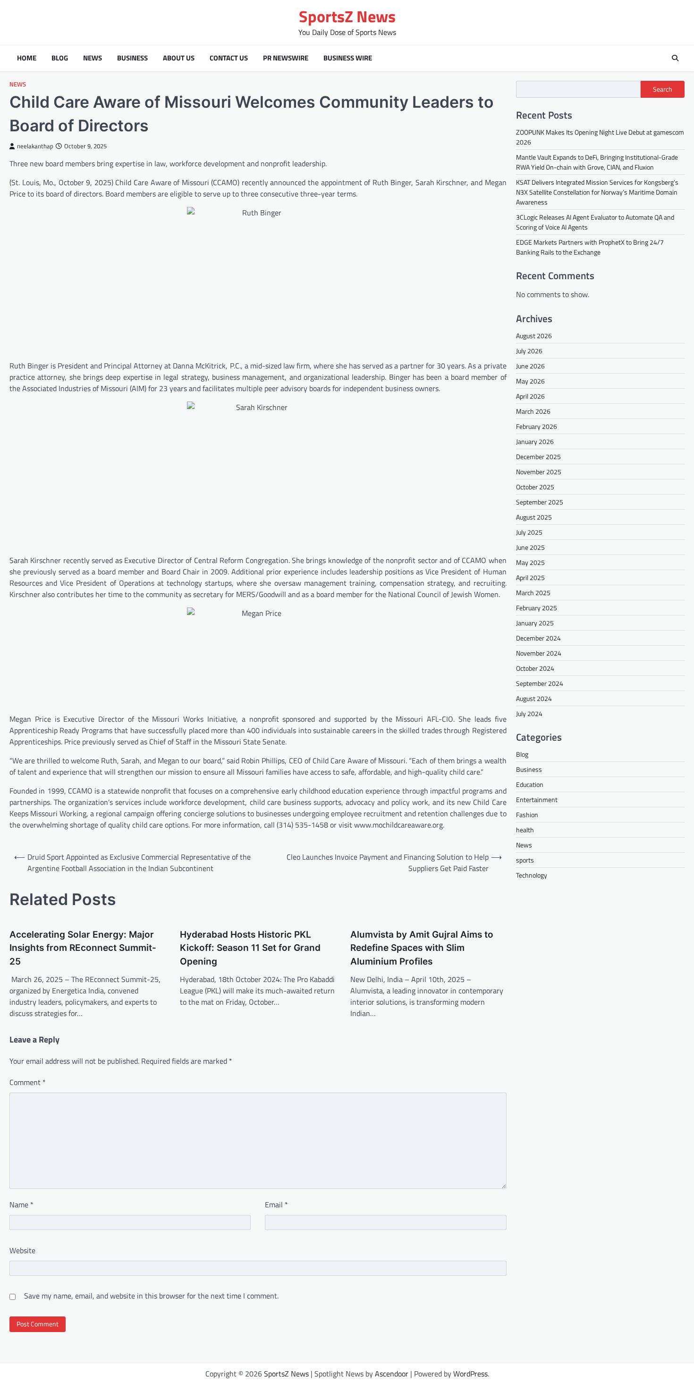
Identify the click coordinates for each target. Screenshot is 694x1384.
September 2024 (539, 683)
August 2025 (534, 517)
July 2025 (529, 532)
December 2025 (538, 456)
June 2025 (530, 547)
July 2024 (529, 713)
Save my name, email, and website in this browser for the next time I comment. (151, 1295)
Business (132, 58)
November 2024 (538, 653)
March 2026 (533, 411)
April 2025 (530, 577)
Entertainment (537, 799)
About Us (179, 58)
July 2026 (529, 351)
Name (21, 1204)
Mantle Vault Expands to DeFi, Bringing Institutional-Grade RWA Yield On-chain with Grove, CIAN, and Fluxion (597, 162)
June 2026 (530, 366)
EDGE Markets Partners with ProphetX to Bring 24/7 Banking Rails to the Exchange (590, 247)
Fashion (527, 815)
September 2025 (539, 502)
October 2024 (535, 668)
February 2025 (536, 608)
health (525, 830)
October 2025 (535, 487)
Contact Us (229, 58)
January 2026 (535, 441)
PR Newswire (285, 58)
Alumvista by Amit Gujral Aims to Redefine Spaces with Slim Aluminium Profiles (421, 948)
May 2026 (530, 381)
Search (662, 89)
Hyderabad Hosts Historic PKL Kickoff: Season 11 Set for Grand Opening (250, 948)
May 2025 (530, 562)
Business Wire (347, 58)
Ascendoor (391, 1373)
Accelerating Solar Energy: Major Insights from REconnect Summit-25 (82, 948)
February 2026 (536, 426)
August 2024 (534, 698)
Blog (59, 58)
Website (22, 1250)
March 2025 (533, 593)
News (92, 58)
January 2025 (535, 623)
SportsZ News (347, 16)
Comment (27, 1082)
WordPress (470, 1373)
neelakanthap (35, 146)
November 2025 (538, 472)
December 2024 (538, 638)
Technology (531, 875)
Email (276, 1204)
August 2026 (534, 336)
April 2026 (530, 396)
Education (529, 784)
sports (525, 860)
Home (26, 58)
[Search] (675, 58)
